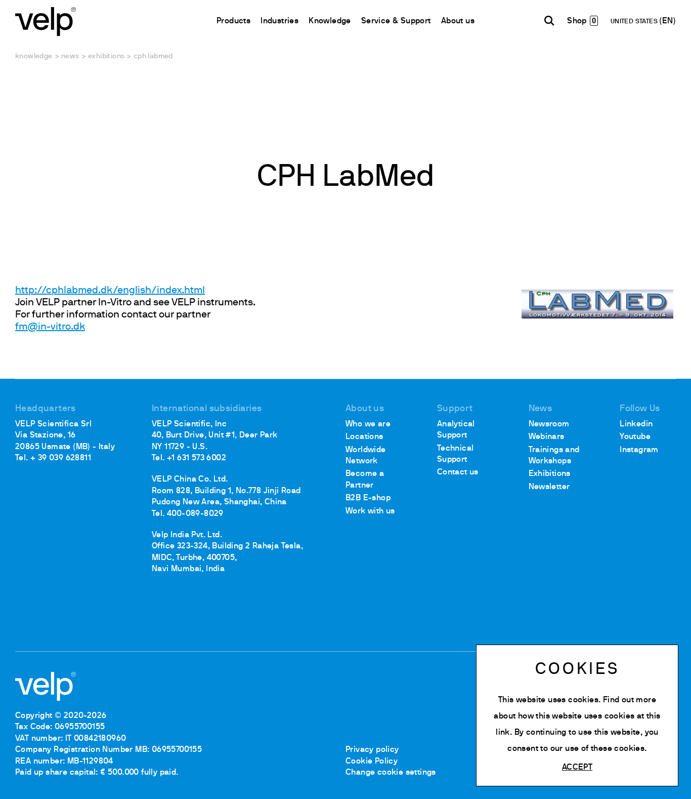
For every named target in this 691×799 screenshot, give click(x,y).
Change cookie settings (391, 772)
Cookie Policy (372, 761)
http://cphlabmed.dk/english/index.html (110, 290)
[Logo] (45, 20)
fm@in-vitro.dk (50, 327)
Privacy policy (372, 749)
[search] (549, 21)
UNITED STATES (635, 22)
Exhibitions (106, 56)
